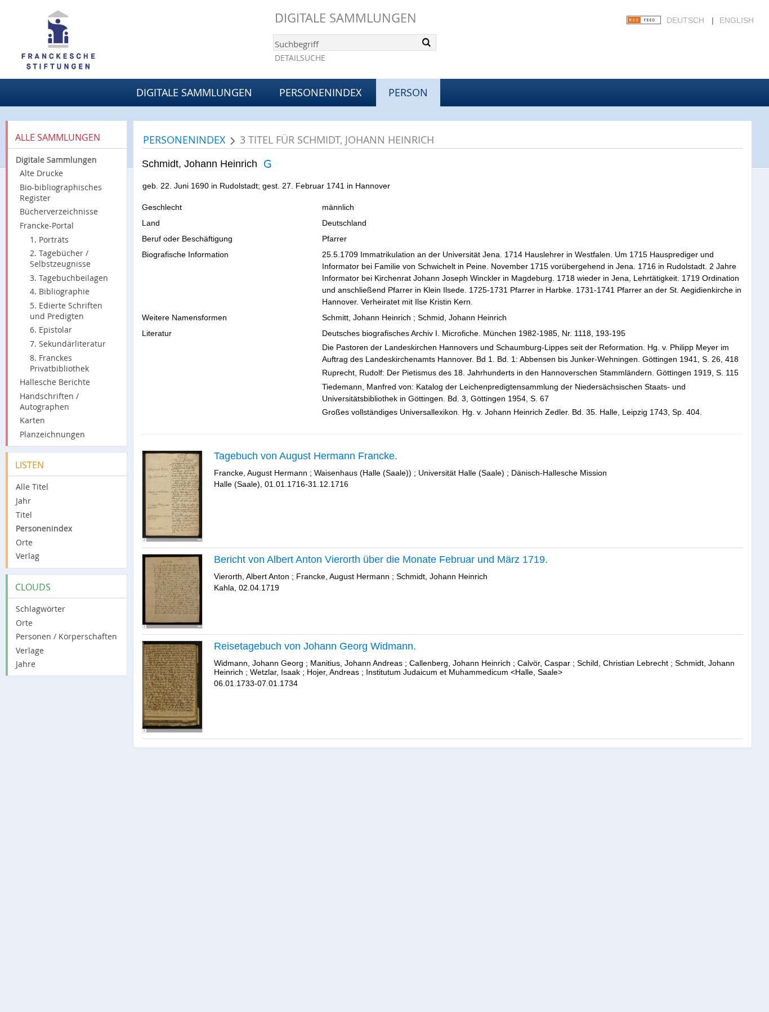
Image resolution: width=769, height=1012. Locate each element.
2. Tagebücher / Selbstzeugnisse (60, 258)
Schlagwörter (40, 608)
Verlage (30, 650)
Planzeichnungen (52, 434)
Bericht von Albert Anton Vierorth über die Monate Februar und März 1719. (381, 559)
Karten (32, 420)
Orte (24, 542)
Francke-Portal (47, 225)
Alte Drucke (41, 173)
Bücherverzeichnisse (59, 211)
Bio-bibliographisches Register (61, 192)
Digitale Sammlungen (346, 18)
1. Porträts (49, 239)
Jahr (23, 500)
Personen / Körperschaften (66, 636)
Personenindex (320, 92)
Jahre (25, 664)
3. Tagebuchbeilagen (69, 277)
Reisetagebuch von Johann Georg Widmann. (315, 646)
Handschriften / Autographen (49, 401)
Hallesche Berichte (55, 382)
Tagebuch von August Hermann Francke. (305, 456)
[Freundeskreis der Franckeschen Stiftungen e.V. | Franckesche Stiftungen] (90, 40)
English (736, 20)
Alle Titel (32, 486)
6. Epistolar (51, 329)
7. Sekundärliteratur (68, 343)
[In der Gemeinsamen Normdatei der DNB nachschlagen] (267, 163)
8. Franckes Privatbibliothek (59, 363)
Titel (24, 514)
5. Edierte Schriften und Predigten (66, 310)
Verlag (27, 555)
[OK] (426, 42)
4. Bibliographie (60, 291)
